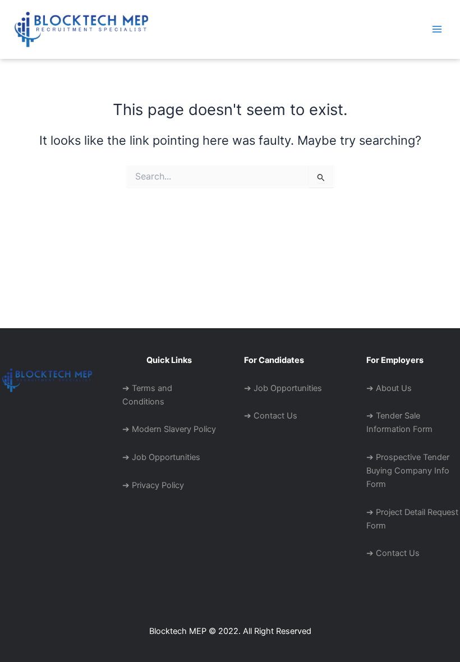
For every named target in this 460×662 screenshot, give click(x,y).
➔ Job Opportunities (161, 457)
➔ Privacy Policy (153, 485)
